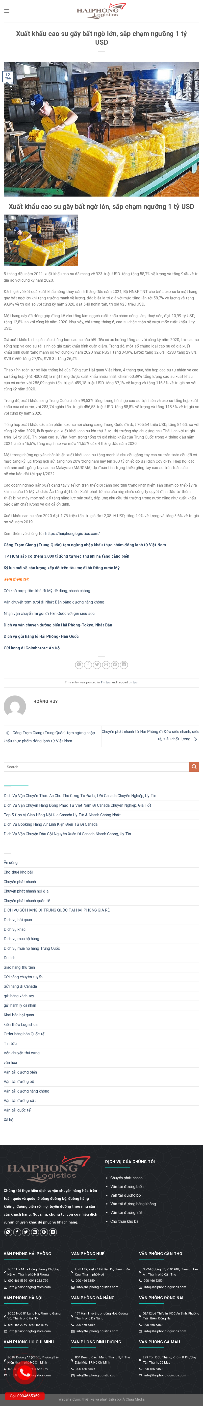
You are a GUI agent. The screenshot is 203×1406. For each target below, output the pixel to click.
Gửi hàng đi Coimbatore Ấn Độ (32, 648)
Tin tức (106, 682)
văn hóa (10, 1062)
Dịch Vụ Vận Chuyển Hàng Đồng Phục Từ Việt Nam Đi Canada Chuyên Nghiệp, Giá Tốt (77, 805)
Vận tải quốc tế (17, 1110)
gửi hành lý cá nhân (20, 1005)
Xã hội (9, 1119)
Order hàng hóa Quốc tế (24, 1034)
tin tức (133, 682)
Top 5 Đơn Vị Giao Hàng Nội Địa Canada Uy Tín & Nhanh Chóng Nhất (62, 815)
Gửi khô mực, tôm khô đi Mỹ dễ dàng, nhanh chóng (47, 590)
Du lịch (9, 957)
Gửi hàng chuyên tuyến (23, 977)
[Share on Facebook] (88, 665)
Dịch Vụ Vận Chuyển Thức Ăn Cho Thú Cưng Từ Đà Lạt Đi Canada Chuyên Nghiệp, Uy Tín (80, 795)
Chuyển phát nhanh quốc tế (27, 900)
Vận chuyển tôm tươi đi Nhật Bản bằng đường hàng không (54, 602)
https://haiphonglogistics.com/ (72, 533)
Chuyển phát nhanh (20, 881)
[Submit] (194, 767)
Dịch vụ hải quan (18, 919)
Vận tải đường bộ (19, 1081)
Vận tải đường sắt (20, 1100)
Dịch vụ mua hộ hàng (21, 938)
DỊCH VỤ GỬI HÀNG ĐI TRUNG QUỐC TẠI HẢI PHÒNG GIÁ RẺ (57, 910)
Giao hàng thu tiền (19, 967)
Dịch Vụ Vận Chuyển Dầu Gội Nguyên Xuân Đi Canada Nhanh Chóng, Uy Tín (67, 834)
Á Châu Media (134, 1399)
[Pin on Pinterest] (115, 665)
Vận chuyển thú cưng (22, 1053)
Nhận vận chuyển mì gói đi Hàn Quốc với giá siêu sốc (49, 613)
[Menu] (7, 11)
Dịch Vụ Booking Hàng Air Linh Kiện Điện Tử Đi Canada (51, 824)
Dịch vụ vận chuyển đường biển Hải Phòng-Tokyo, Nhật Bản (58, 625)
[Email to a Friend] (106, 665)
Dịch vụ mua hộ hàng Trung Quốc (32, 948)
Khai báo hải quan (19, 1015)
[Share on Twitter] (97, 665)
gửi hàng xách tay (19, 996)
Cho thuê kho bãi (18, 872)
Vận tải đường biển (20, 1072)
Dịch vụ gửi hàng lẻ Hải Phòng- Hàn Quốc (41, 636)
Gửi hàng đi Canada (20, 986)
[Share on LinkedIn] (124, 665)
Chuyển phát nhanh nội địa (26, 891)
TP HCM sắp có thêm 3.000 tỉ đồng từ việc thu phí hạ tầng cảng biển (66, 556)
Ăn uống (11, 862)
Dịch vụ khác (14, 929)
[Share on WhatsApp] (79, 665)
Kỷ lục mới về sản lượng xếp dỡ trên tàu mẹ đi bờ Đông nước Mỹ (62, 568)
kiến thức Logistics (21, 1024)
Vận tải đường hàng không (26, 1091)
